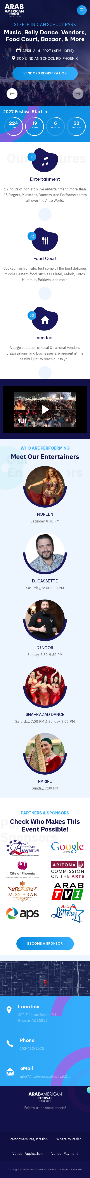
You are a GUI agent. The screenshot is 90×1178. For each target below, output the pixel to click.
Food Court (45, 258)
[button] (82, 10)
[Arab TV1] (67, 891)
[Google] (67, 847)
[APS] (22, 913)
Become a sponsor (45, 944)
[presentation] (12, 93)
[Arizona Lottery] (67, 913)
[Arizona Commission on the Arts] (67, 869)
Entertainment (45, 179)
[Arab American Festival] (14, 9)
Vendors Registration (45, 73)
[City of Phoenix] (22, 869)
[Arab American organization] (22, 847)
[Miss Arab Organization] (22, 891)
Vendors (45, 337)
